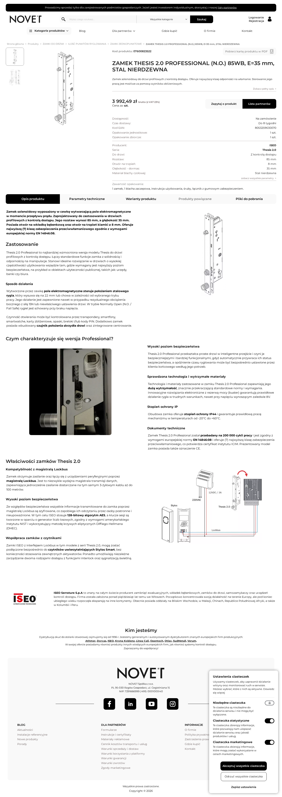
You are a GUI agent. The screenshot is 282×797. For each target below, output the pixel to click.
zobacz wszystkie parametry (257, 178)
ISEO (111, 640)
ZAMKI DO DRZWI (53, 43)
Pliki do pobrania (249, 199)
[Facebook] (109, 704)
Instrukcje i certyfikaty (116, 734)
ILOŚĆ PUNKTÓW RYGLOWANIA (87, 43)
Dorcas (101, 640)
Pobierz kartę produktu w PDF (246, 51)
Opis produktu (32, 199)
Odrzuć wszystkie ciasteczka (244, 776)
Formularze (109, 730)
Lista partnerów (259, 104)
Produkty (33, 43)
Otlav (168, 640)
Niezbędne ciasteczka (229, 702)
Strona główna (15, 43)
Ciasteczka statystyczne (231, 720)
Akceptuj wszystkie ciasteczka (244, 766)
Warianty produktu (141, 199)
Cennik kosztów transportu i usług (124, 744)
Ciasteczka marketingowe (232, 742)
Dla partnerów (122, 31)
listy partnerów (227, 7)
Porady (22, 744)
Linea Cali (142, 640)
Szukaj (201, 19)
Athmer (90, 640)
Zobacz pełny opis (263, 88)
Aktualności (25, 730)
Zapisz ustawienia (243, 787)
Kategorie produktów (50, 30)
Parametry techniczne (87, 199)
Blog (82, 31)
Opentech (156, 640)
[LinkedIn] (130, 704)
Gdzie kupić (169, 31)
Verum (191, 640)
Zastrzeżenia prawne (198, 739)
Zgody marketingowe (115, 768)
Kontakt (247, 31)
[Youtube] (151, 704)
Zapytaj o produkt (224, 104)
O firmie (209, 31)
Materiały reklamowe (115, 739)
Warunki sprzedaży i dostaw (120, 749)
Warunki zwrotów (113, 763)
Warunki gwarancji (113, 758)
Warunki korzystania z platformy (123, 753)
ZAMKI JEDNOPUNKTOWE (126, 43)
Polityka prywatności (199, 734)
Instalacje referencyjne (32, 734)
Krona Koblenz (125, 640)
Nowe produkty (27, 739)
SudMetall (179, 640)
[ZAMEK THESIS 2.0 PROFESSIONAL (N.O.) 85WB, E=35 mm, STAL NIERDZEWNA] (65, 88)
